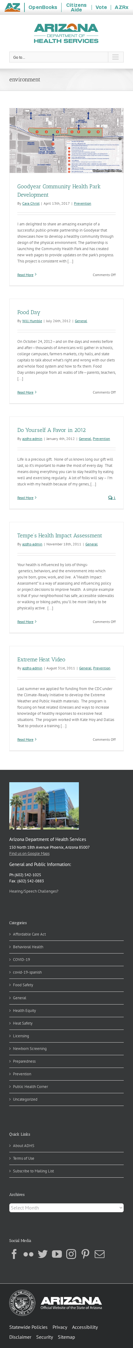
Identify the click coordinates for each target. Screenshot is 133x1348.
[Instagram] (71, 1254)
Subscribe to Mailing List (33, 1171)
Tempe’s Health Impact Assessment (59, 535)
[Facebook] (14, 1254)
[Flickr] (28, 1254)
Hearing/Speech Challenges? (33, 891)
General (81, 320)
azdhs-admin (32, 438)
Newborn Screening (30, 1048)
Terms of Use (23, 1158)
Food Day (29, 312)
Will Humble (32, 320)
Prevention (82, 203)
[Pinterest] (85, 1254)
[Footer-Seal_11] (55, 1292)
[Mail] (100, 1254)
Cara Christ (31, 203)
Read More (25, 274)
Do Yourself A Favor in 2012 (51, 430)
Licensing (21, 1036)
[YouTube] (57, 1254)
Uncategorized (25, 1099)
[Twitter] (43, 1254)
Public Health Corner (30, 1086)
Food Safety (23, 985)
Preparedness (24, 1061)
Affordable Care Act (29, 934)
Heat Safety (22, 1023)
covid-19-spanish (27, 972)
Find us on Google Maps (29, 853)
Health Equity (24, 1010)
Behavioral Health (28, 946)
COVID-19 (21, 959)
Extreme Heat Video (41, 659)
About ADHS (23, 1145)
